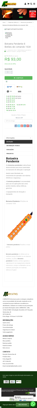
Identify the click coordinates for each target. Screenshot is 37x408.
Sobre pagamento (8, 332)
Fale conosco (6, 348)
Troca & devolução (8, 327)
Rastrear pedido (7, 343)
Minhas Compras (7, 338)
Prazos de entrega (8, 325)
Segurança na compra (9, 330)
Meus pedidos (7, 341)
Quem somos (6, 322)
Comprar (19, 78)
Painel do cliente (7, 345)
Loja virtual (4, 390)
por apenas (15, 56)
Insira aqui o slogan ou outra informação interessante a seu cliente (18, 376)
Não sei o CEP (19, 118)
